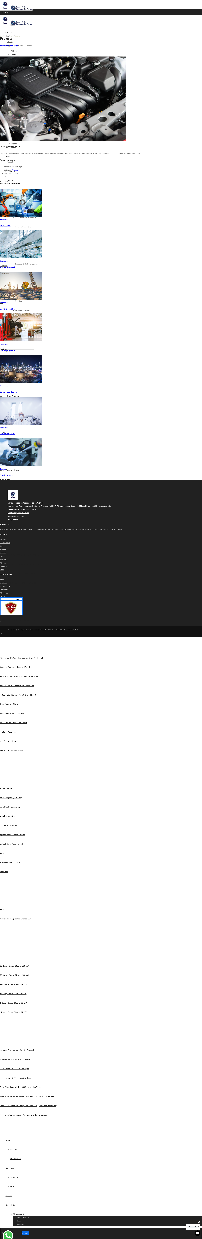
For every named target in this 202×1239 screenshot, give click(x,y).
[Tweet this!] (5, 176)
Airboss (3, 539)
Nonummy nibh (7, 433)
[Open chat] (197, 1233)
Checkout (4, 589)
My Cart (3, 583)
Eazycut (3, 559)
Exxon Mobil (5, 543)
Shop (2, 579)
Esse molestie (7, 308)
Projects (8, 45)
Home (2, 45)
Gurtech (3, 566)
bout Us (4, 593)
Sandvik (3, 549)
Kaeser (3, 553)
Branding (14, 45)
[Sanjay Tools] (16, 10)
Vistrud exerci (7, 267)
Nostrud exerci (7, 475)
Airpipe (3, 563)
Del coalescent (8, 350)
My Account (5, 586)
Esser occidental (8, 392)
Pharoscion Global (71, 630)
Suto (2, 570)
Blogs (2, 596)
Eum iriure (5, 225)
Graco (2, 556)
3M (1, 546)
